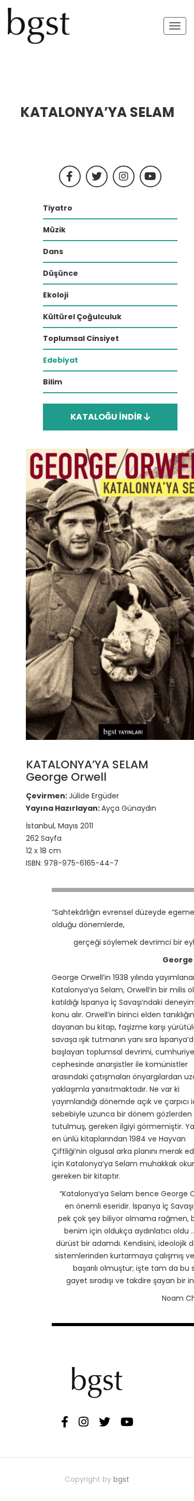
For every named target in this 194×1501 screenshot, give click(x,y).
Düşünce (60, 273)
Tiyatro (57, 208)
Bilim (52, 382)
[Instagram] (83, 1422)
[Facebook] (64, 1422)
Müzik (54, 230)
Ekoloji (55, 295)
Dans (53, 251)
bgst (121, 1479)
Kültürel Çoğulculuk (82, 316)
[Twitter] (104, 1422)
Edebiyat (60, 360)
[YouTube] (127, 1422)
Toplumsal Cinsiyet (81, 338)
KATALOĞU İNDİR (107, 417)
